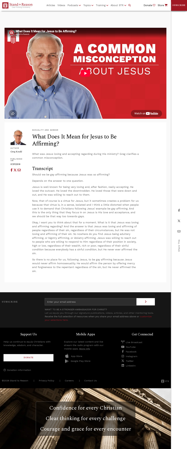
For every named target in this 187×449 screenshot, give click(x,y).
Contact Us (90, 380)
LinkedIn (131, 365)
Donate (28, 357)
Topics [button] (87, 5)
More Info (84, 348)
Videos (61, 5)
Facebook (131, 351)
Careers (69, 380)
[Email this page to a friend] (19, 170)
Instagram (131, 356)
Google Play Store (80, 361)
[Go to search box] (130, 5)
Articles (50, 5)
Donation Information (19, 370)
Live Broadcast (134, 342)
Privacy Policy (46, 380)
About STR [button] (117, 5)
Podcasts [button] (72, 5)
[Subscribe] (145, 301)
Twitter (130, 361)
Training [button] (101, 5)
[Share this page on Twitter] (15, 170)
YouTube (131, 347)
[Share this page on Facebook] (12, 170)
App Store (76, 356)
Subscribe (179, 5)
